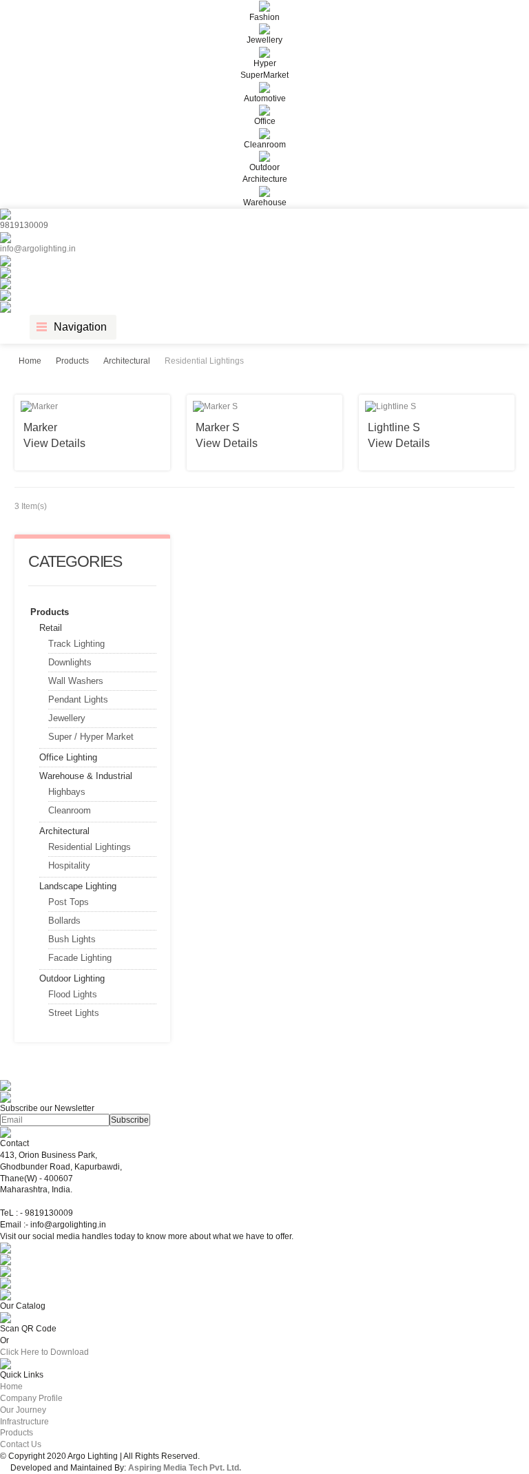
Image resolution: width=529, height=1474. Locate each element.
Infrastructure (24, 1421)
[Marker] (92, 407)
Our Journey (23, 1410)
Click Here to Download (44, 1352)
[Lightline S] (436, 407)
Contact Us (20, 1444)
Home (30, 361)
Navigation (80, 327)
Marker (40, 427)
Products (72, 361)
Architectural (126, 361)
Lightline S (394, 427)
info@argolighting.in (38, 248)
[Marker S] (264, 407)
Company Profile (31, 1398)
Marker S (218, 427)
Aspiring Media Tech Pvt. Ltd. (184, 1468)
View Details (54, 443)
